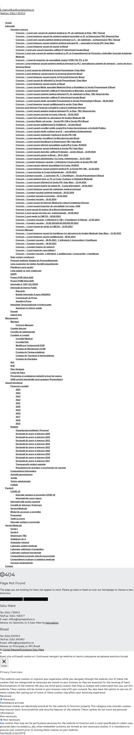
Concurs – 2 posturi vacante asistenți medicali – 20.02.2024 (45, 193)
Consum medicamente (21, 563)
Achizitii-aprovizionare (21, 474)
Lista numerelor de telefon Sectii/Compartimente (34, 264)
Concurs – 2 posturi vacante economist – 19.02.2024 (41, 196)
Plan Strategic (17, 369)
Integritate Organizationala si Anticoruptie (30, 305)
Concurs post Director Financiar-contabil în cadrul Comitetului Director (51, 108)
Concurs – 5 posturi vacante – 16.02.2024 (36, 199)
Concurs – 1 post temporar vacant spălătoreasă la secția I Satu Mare (49, 104)
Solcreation (51, 622)
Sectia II (14, 532)
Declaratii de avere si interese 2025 (33, 434)
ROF (12, 366)
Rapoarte (20, 291)
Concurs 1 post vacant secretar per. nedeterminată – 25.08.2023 (47, 213)
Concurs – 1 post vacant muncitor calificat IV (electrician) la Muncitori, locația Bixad (57, 91)
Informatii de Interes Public (23, 288)
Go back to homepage (35, 599)
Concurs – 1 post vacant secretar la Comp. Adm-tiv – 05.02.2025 (47, 114)
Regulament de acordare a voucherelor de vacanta (41, 468)
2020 (18, 407)
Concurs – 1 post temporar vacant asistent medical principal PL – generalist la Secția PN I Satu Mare (65, 43)
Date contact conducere (22, 257)
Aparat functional (13, 383)
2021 (18, 403)
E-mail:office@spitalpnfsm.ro (17, 9)
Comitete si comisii (19, 335)
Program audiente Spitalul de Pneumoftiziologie (34, 260)
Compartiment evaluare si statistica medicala (32, 559)
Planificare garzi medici (21, 267)
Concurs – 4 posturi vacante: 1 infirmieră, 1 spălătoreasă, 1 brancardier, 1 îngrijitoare (57, 254)
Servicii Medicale (18, 508)
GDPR (13, 274)
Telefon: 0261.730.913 (12, 13)
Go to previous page (11, 599)
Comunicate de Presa (26, 298)
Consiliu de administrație (22, 332)
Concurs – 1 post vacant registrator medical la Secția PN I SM (46, 135)
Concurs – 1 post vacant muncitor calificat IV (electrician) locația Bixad (50, 97)
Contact (9, 566)
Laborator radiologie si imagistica (27, 549)
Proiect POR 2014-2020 (21, 277)
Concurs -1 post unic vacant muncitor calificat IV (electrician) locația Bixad (52, 50)
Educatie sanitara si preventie (25, 522)
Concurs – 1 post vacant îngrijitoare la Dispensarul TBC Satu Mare (48, 142)
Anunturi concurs (19, 29)
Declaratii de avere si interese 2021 (33, 447)
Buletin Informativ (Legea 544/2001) (33, 294)
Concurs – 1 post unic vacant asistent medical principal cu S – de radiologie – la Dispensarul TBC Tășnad (68, 40)
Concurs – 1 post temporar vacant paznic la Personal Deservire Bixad (50, 77)
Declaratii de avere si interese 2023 (33, 440)
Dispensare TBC (18, 536)
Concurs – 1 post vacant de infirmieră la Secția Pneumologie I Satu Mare (51, 80)
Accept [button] (124, 656)
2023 (18, 396)
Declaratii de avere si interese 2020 (33, 451)
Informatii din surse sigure (29, 498)
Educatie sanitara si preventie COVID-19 (35, 495)
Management (11, 318)
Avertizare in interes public (29, 308)
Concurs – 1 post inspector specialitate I (35, 250)
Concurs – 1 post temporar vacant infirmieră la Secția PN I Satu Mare (49, 148)
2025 (18, 390)
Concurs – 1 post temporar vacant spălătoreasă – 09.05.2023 (46, 237)
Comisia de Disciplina (26, 359)
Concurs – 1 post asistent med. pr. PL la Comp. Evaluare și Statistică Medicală (54, 179)
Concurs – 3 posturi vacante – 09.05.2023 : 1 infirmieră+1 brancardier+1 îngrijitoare (56, 240)
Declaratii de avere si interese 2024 (33, 437)
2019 (18, 410)
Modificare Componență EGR (30, 345)
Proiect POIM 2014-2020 (22, 281)
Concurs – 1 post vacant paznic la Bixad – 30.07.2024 (42, 155)
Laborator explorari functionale (25, 553)
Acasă (8, 23)
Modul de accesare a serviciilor (25, 512)
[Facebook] (0, 6)
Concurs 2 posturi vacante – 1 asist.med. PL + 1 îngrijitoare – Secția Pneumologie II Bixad (60, 176)
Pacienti (9, 488)
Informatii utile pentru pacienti (25, 502)
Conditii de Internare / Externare (26, 505)
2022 (18, 400)
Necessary (9, 699)
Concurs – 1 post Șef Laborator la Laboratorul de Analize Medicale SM (50, 118)
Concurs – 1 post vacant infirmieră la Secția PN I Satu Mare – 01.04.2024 (51, 182)
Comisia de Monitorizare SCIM (30, 349)
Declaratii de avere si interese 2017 (33, 461)
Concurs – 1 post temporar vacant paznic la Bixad (40, 84)
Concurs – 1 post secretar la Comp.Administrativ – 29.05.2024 (46, 172)
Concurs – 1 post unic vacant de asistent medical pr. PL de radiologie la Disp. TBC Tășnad (60, 33)
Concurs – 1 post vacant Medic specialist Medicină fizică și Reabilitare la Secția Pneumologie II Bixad (65, 87)
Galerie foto (16, 315)
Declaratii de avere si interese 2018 (33, 457)
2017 (18, 417)
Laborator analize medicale (23, 546)
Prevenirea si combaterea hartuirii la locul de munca (36, 376)
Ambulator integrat (19, 542)
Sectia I (14, 529)
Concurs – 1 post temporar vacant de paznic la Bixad (42, 46)
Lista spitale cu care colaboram (25, 271)
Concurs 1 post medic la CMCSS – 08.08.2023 (38, 216)
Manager (14, 322)
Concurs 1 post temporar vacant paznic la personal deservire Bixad (49, 74)
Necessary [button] (5, 696)
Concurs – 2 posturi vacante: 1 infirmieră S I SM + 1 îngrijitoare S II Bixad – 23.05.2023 (58, 220)
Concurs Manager (25, 230)
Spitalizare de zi (18, 539)
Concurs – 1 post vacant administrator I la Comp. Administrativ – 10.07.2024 (53, 159)
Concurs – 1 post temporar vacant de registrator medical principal (48, 189)
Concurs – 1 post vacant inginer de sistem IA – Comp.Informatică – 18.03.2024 (54, 186)
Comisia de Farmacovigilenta (30, 352)
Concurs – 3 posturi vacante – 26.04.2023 (36, 243)
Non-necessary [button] (8, 716)
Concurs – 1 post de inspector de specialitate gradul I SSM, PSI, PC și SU (52, 60)
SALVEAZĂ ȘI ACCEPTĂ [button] (12, 733)
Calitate (14, 485)
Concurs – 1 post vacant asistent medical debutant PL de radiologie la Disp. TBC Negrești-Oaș (62, 94)
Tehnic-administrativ (20, 481)
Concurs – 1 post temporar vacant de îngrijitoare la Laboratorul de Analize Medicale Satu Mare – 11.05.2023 (68, 233)
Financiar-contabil (19, 386)
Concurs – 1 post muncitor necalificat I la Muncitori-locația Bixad (47, 138)
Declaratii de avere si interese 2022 (33, 444)
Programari (16, 515)
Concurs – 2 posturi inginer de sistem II (35, 247)
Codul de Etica (17, 373)
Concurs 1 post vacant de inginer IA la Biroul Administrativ (45, 210)
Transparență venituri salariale (31, 464)
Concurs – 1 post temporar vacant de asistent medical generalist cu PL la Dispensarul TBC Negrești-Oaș (67, 36)
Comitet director (18, 328)
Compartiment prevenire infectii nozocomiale (32, 556)
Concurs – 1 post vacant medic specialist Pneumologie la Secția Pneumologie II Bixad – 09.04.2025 (64, 101)
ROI (12, 362)
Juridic (13, 478)
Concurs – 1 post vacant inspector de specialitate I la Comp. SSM (48, 206)
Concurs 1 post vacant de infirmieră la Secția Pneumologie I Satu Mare (50, 70)
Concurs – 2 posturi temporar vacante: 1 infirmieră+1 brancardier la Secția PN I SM (56, 162)
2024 (18, 393)
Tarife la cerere (17, 519)
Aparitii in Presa (23, 301)
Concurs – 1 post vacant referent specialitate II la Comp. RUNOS (47, 165)
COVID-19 (15, 491)
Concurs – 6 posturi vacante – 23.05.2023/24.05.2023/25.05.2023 (47, 223)
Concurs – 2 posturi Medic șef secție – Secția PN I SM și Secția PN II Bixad (52, 121)
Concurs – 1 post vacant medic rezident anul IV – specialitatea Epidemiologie (54, 131)
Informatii (10, 26)
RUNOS (14, 427)
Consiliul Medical (24, 339)
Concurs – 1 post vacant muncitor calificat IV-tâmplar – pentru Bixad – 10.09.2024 (56, 152)
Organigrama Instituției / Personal (32, 430)
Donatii (14, 311)
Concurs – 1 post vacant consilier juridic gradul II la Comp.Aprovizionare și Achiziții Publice (61, 128)
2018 (18, 413)
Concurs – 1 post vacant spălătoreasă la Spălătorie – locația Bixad (48, 125)
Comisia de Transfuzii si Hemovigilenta (35, 356)
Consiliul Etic (22, 342)
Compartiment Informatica (23, 471)
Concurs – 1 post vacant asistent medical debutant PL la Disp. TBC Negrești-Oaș (56, 111)
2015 (18, 424)
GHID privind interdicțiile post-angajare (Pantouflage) (36, 379)
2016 (18, 420)
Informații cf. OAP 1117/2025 (24, 284)
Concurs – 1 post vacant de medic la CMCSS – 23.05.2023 (44, 226)
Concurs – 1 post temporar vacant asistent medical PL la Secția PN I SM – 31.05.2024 (57, 169)
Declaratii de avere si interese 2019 (33, 454)
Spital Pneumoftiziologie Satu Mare (23, 649)
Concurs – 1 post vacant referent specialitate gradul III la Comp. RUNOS (51, 145)
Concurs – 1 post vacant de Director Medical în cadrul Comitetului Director (52, 203)
